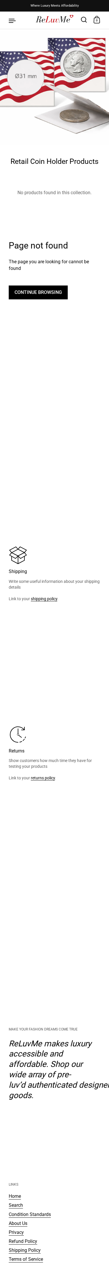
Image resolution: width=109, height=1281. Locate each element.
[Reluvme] (54, 20)
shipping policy (44, 598)
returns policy (43, 778)
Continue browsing (38, 292)
